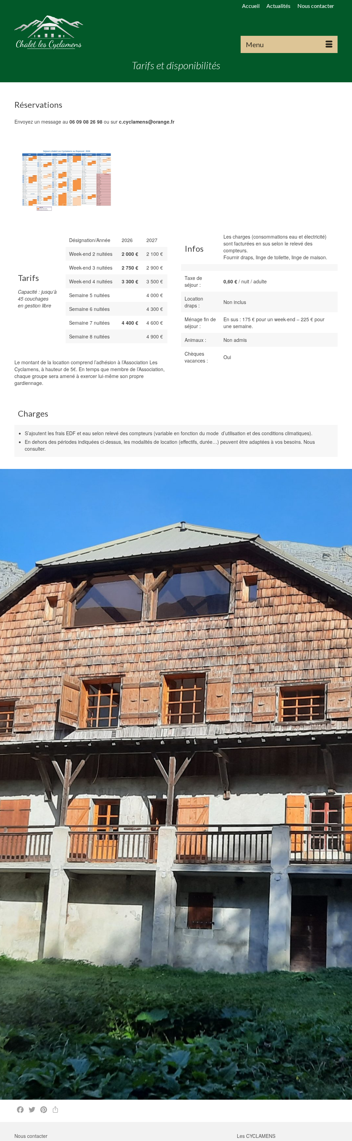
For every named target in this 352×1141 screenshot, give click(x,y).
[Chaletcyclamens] (64, 32)
